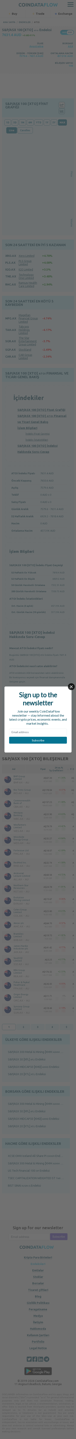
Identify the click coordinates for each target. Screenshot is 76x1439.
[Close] (71, 686)
